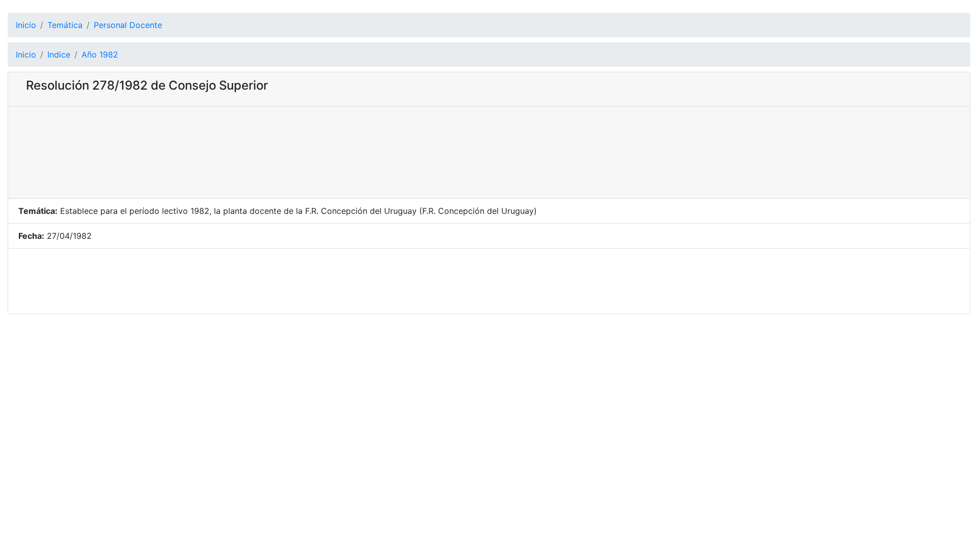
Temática (65, 25)
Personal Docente (128, 25)
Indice (58, 54)
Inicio (26, 25)
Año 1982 (100, 54)
